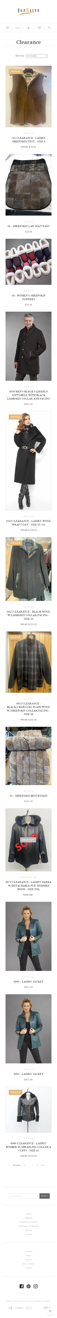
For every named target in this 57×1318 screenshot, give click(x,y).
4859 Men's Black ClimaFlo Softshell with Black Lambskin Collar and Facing (28, 395)
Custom (28, 1259)
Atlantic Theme (12, 1301)
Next (43, 1165)
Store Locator (28, 1263)
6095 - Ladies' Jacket (28, 981)
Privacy (28, 1230)
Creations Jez (28, 877)
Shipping (28, 1217)
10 (37, 1165)
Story (28, 1255)
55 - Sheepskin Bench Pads (28, 795)
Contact (28, 1234)
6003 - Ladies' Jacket (28, 1074)
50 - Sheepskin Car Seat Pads (28, 226)
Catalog (28, 1251)
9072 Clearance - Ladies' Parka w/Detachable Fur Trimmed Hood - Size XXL (28, 886)
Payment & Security (28, 1221)
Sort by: (20, 55)
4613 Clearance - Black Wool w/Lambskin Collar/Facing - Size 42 (28, 615)
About (28, 1213)
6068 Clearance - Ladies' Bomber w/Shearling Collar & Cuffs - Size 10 (28, 1147)
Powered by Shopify (41, 1301)
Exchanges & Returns (28, 1226)
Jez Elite (28, 133)
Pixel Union (27, 1301)
